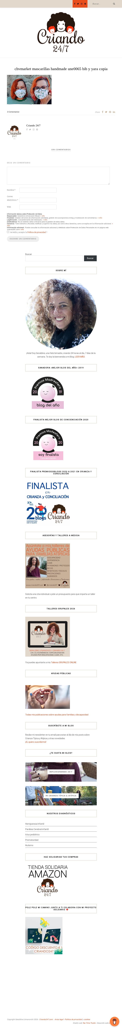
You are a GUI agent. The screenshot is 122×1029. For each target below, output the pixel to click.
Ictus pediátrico (32, 834)
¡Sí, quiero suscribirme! (35, 742)
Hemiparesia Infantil (34, 824)
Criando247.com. (46, 1019)
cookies (87, 1019)
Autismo (29, 845)
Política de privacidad (36, 232)
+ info (42, 216)
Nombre (11, 190)
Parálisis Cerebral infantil (37, 829)
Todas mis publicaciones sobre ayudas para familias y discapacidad (56, 714)
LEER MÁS (80, 357)
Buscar (28, 254)
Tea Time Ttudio (89, 1023)
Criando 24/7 (33, 125)
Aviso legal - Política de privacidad (68, 1019)
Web (9, 207)
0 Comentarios (13, 112)
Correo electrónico (12, 198)
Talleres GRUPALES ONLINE (63, 662)
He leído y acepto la (28, 232)
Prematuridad (31, 840)
